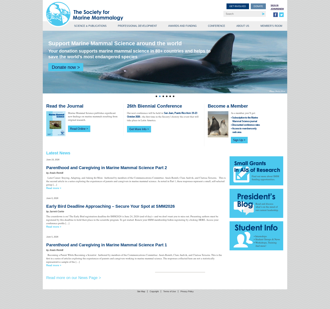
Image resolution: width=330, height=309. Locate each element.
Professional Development (137, 25)
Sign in (274, 5)
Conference (216, 25)
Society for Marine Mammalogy (106, 9)
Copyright (154, 291)
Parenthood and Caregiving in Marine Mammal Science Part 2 (106, 167)
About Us (242, 25)
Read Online (78, 128)
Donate (258, 6)
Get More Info (137, 129)
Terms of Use (169, 291)
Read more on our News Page (72, 278)
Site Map (141, 291)
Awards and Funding (182, 25)
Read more (52, 188)
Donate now (64, 67)
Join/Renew (277, 9)
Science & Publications (90, 25)
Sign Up (238, 140)
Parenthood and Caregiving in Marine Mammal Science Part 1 (106, 244)
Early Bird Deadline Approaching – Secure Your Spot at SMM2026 (110, 206)
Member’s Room (271, 25)
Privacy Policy (187, 291)
